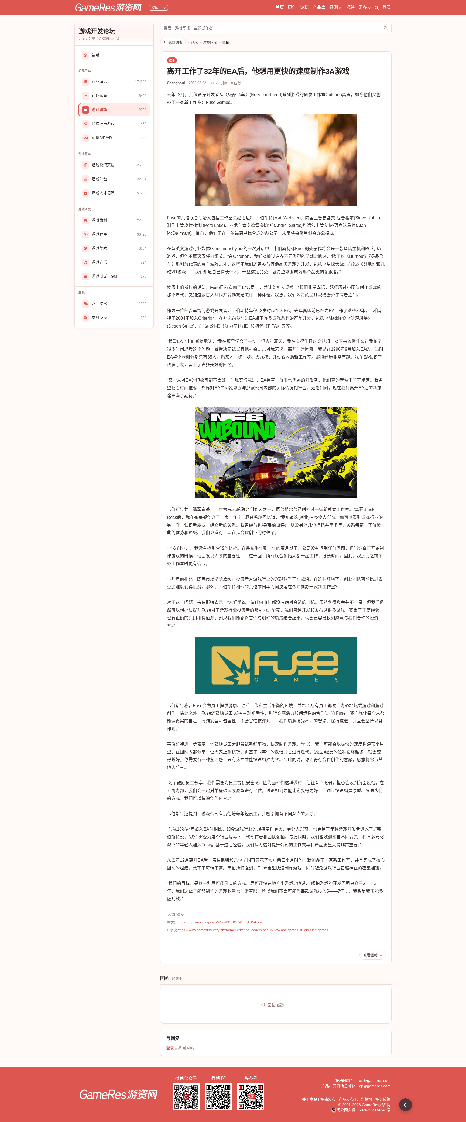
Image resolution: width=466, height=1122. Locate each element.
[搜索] (376, 7)
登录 (386, 7)
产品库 (319, 7)
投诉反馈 (382, 1099)
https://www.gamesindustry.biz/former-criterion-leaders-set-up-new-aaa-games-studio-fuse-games (252, 930)
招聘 (350, 7)
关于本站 (309, 1099)
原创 (292, 7)
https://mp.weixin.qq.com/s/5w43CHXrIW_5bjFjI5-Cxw (219, 922)
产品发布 (346, 1099)
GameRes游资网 (376, 1105)
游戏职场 (210, 42)
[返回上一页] (405, 1104)
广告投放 (364, 1099)
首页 (279, 7)
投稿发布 (327, 1099)
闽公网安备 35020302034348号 (363, 1110)
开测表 (335, 7)
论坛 (304, 7)
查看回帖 (371, 955)
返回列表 (175, 42)
